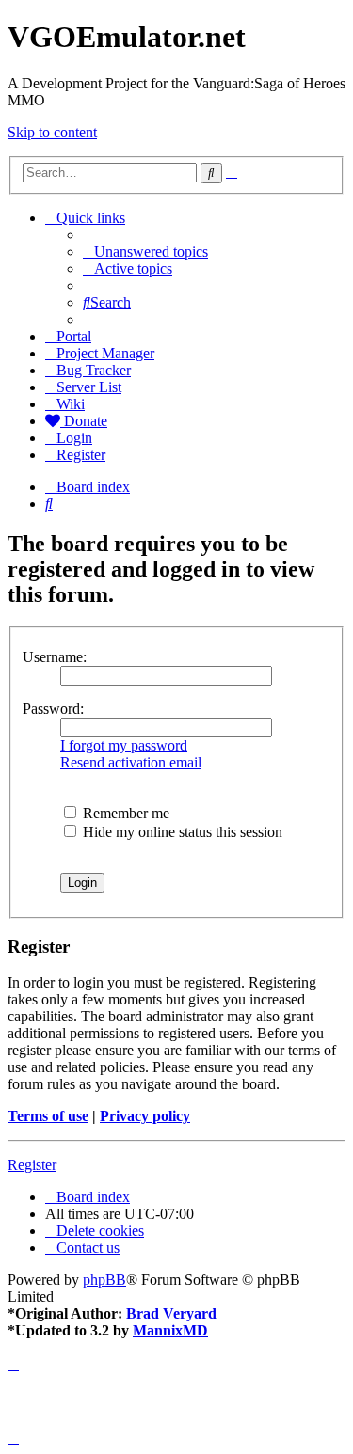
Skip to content (52, 132)
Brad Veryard (171, 1313)
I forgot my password (123, 745)
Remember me (124, 813)
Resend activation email (130, 762)
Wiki (70, 404)
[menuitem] (145, 252)
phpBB (104, 1280)
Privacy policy (145, 1116)
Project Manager (105, 353)
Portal (73, 336)
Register (32, 1165)
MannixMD (170, 1330)
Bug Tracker (93, 370)
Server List (88, 387)
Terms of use (48, 1116)
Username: (55, 657)
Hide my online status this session (180, 832)
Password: (53, 709)
